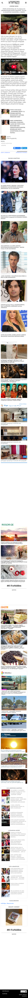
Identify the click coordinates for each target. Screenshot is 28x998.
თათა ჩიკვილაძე (11, 138)
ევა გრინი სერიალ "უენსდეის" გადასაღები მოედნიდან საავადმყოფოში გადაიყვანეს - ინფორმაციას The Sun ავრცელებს (12, 187)
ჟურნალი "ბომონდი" (14, 907)
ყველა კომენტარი (5, 152)
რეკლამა (4, 993)
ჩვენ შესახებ (5, 991)
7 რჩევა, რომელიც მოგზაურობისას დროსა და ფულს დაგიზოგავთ (17, 807)
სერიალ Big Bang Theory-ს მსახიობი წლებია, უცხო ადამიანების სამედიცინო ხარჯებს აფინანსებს (13, 306)
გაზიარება (18, 148)
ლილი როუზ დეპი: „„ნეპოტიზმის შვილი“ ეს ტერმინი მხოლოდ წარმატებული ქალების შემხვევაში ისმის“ (17, 113)
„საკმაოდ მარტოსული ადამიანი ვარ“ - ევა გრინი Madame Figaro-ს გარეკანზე (17, 878)
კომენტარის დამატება (21, 152)
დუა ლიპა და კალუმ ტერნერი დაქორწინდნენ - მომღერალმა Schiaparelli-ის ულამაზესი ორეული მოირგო (14, 217)
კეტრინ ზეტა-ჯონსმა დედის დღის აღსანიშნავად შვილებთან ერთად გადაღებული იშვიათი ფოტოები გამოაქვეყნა (18, 842)
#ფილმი (3, 145)
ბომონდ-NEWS (14, 6)
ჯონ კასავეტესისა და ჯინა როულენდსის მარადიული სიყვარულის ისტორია (17, 892)
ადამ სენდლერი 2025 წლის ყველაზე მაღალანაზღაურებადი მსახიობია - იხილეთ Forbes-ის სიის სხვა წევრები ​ (12, 247)
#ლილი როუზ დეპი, (6, 143)
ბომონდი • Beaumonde (7, 903)
